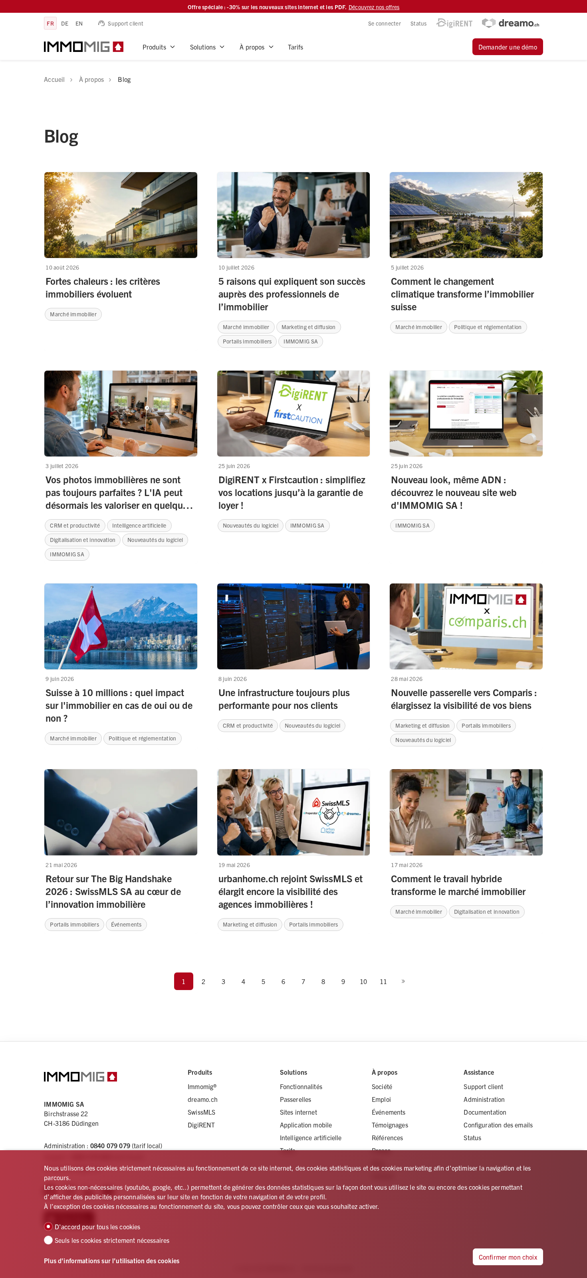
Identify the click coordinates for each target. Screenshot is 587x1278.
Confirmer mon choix (508, 1257)
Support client (125, 23)
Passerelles (295, 1099)
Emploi (381, 1099)
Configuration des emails (498, 1125)
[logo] (83, 47)
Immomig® (202, 1086)
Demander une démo (507, 47)
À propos (252, 47)
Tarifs (295, 47)
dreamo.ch (203, 1099)
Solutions (203, 47)
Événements (389, 1112)
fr (50, 23)
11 (383, 981)
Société (382, 1086)
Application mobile (306, 1125)
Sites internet (298, 1112)
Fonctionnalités (301, 1086)
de (64, 23)
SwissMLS (201, 1112)
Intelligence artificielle (311, 1137)
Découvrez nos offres (374, 6)
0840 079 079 (110, 1145)
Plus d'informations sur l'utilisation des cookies (111, 1260)
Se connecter (384, 23)
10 (363, 981)
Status (419, 23)
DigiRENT (201, 1125)
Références (387, 1137)
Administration (484, 1099)
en (79, 23)
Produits (154, 47)
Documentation (485, 1112)
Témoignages (390, 1125)
